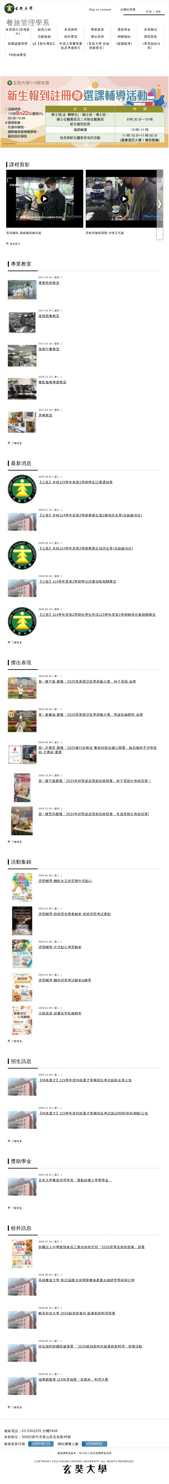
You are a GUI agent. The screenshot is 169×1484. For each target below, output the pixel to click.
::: (77, 9)
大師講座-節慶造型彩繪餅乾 (60, 1013)
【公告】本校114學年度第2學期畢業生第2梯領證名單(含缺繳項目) (90, 515)
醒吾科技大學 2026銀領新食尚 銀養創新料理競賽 (77, 1313)
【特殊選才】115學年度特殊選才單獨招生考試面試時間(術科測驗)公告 (93, 1113)
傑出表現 (97, 36)
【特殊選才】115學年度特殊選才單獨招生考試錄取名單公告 (85, 1080)
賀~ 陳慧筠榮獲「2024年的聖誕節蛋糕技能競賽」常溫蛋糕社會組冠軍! (94, 814)
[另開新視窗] (18, 8)
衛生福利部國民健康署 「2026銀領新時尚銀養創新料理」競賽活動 (90, 1346)
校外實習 (70, 36)
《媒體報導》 (124, 43)
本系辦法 (150, 29)
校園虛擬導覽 (18, 43)
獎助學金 (124, 29)
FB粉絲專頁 (17, 55)
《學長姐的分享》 (151, 45)
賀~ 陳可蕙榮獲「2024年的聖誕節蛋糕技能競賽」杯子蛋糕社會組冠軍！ (95, 781)
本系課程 (70, 29)
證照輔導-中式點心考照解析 (60, 947)
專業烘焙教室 (49, 283)
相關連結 (124, 36)
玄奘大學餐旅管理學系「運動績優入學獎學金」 (75, 1180)
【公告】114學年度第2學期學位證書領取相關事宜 (77, 581)
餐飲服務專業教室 (53, 382)
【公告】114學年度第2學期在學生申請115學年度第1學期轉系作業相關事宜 (97, 614)
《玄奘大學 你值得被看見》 (97, 45)
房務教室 (46, 415)
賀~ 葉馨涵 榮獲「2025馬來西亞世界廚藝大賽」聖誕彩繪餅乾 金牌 (91, 714)
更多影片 (15, 243)
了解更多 (17, 443)
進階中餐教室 (49, 349)
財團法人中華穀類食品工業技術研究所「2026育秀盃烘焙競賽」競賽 (92, 1247)
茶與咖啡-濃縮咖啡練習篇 (23, 233)
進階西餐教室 (49, 316)
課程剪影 (150, 36)
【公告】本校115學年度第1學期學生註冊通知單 (76, 482)
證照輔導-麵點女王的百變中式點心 (65, 881)
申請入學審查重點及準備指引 (70, 45)
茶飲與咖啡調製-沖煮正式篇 (105, 233)
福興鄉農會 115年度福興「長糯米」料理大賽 (73, 1379)
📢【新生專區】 (44, 43)
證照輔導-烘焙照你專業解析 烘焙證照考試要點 (75, 914)
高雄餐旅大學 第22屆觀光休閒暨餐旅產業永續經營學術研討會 (87, 1280)
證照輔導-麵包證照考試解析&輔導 (65, 980)
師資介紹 (44, 29)
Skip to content (100, 9)
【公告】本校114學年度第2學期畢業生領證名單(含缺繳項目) (86, 548)
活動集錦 (44, 36)
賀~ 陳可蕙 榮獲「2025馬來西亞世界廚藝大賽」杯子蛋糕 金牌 (87, 681)
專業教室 (97, 29)
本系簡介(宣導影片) (18, 31)
